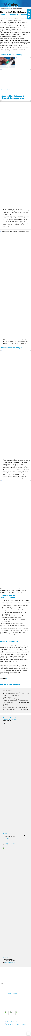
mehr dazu (3, 678)
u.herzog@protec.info (10, 962)
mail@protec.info (12, 993)
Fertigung (9, 8)
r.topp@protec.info (9, 838)
